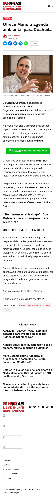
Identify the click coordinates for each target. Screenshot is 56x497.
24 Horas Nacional (33, 291)
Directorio (7, 460)
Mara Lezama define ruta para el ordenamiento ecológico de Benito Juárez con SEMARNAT (24, 359)
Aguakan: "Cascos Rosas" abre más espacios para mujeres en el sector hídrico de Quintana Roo (25, 333)
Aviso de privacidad (11, 469)
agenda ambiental (34, 305)
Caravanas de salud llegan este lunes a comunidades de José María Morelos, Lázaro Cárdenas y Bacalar (27, 387)
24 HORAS (15, 36)
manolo (7, 310)
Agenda (22, 305)
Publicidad (7, 478)
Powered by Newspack (11, 493)
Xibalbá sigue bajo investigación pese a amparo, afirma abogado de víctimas (27, 346)
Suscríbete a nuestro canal (34, 151)
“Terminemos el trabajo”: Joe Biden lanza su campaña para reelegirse (25, 218)
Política (8, 18)
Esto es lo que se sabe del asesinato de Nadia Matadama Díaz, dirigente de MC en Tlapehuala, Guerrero (27, 373)
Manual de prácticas (11, 474)
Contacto (6, 465)
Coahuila (47, 305)
